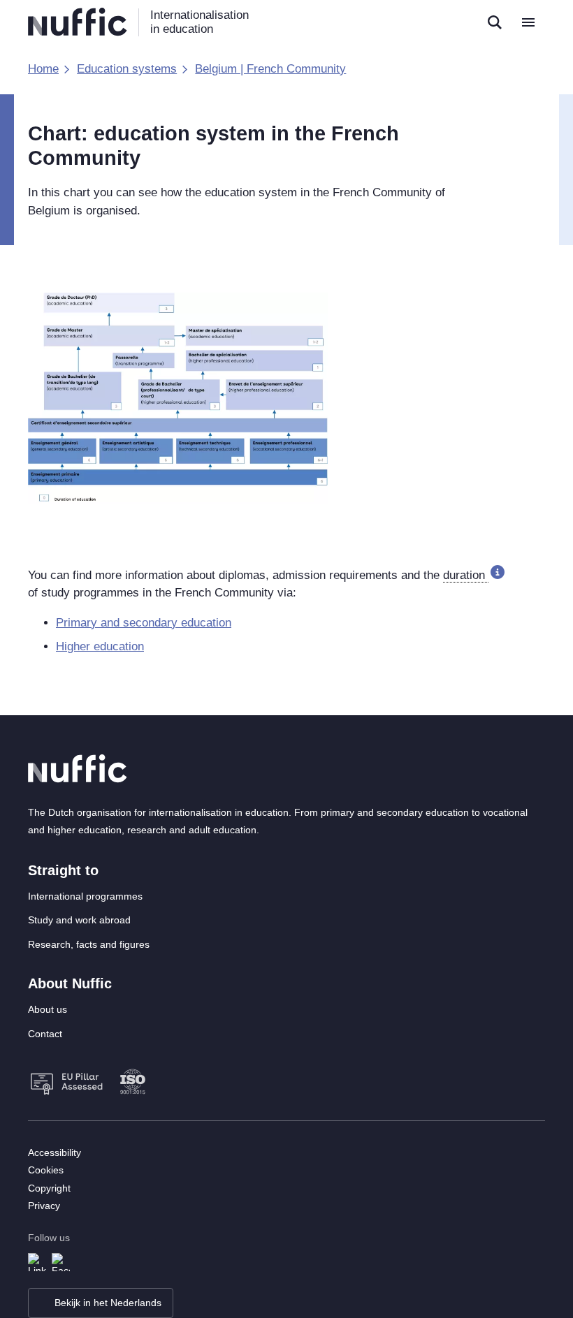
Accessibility (54, 1152)
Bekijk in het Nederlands (108, 1302)
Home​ (43, 68)
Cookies (46, 1170)
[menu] (528, 22)
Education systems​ (127, 68)
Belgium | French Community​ (270, 68)
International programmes (85, 896)
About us (47, 1009)
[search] (495, 22)
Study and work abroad (79, 919)
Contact (45, 1033)
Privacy (44, 1205)
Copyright (49, 1188)
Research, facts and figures (89, 944)
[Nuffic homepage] (77, 22)
